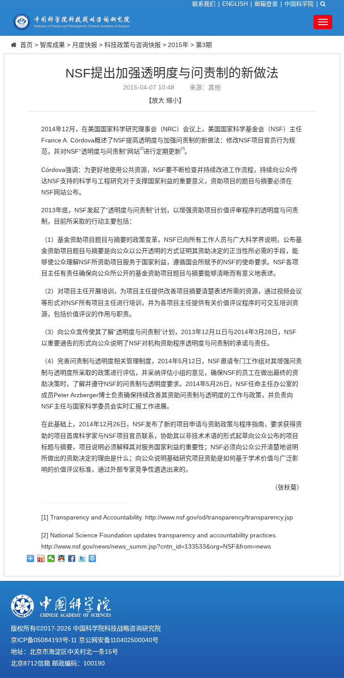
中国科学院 (299, 3)
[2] (44, 535)
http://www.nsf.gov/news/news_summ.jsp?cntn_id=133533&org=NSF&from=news (156, 546)
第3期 (204, 44)
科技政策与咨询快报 (132, 44)
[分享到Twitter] (82, 558)
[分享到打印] (92, 558)
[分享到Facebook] (72, 558)
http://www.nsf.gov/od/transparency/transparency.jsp (219, 517)
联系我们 (203, 3)
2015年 (178, 44)
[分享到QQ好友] (61, 558)
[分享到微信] (51, 558)
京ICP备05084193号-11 (44, 640)
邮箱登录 (266, 3)
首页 (26, 44)
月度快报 (84, 44)
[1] (44, 517)
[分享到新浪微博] (41, 558)
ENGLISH (235, 3)
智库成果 (52, 44)
